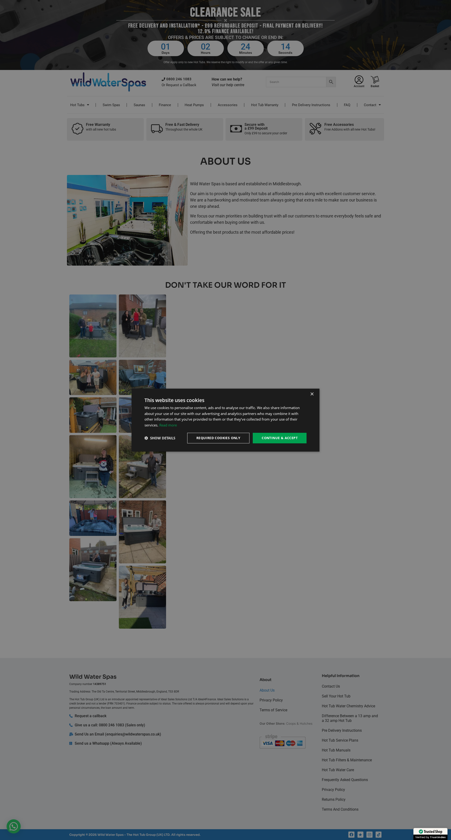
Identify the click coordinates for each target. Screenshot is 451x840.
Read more (168, 425)
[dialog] (225, 420)
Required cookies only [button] (218, 438)
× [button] (312, 394)
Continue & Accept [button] (280, 438)
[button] (159, 438)
